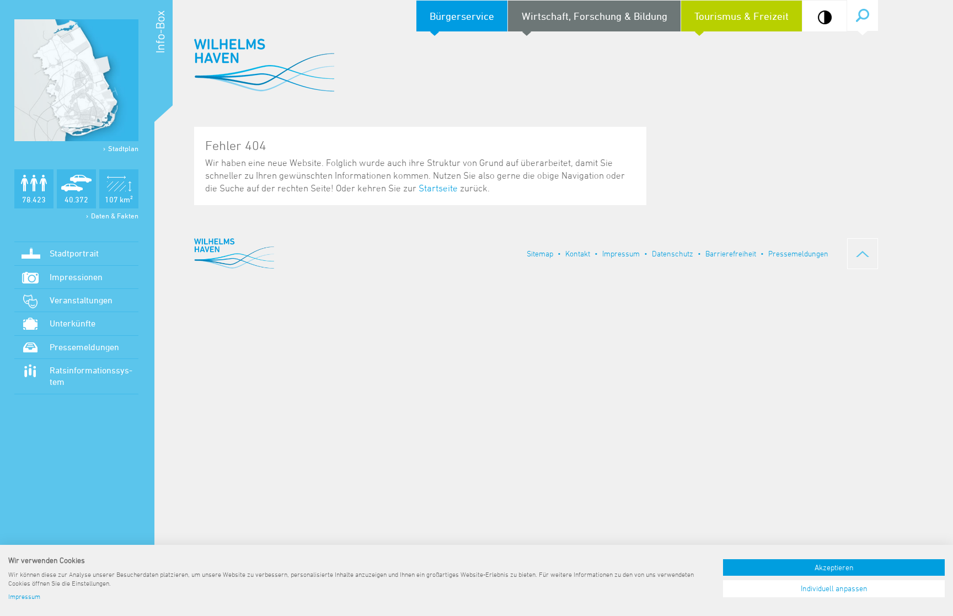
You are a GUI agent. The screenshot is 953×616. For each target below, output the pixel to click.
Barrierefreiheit (730, 253)
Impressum (621, 253)
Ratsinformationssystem (91, 376)
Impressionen (76, 277)
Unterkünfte (72, 323)
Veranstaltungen (81, 300)
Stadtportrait (74, 253)
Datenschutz (672, 253)
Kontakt (577, 253)
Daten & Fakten (114, 215)
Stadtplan (123, 148)
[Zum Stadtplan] (76, 80)
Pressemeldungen (84, 347)
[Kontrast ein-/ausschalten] (824, 17)
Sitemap (540, 253)
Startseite (438, 188)
